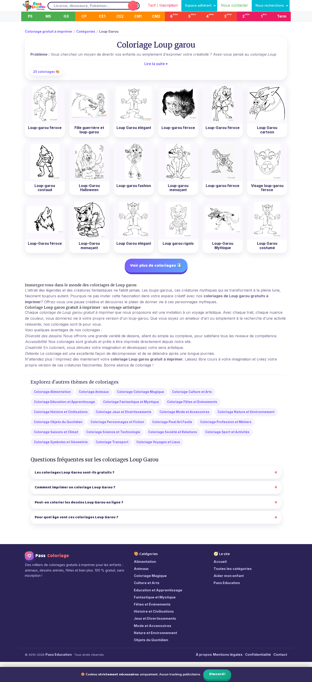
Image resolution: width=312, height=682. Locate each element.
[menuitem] (162, 5)
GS (66, 16)
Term (282, 16)
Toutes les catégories (233, 569)
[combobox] (87, 5)
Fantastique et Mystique (155, 597)
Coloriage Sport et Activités (227, 432)
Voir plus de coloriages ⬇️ (156, 265)
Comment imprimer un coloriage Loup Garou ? (75, 487)
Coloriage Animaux (94, 392)
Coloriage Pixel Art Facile (172, 422)
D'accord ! (217, 674)
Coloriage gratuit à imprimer (48, 31)
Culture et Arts (146, 583)
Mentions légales (228, 655)
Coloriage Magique (150, 576)
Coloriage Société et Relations (172, 432)
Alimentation (145, 562)
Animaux (141, 569)
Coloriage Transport (112, 442)
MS (48, 16)
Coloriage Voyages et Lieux (158, 442)
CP (84, 16)
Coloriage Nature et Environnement (246, 412)
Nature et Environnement (155, 633)
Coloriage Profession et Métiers (225, 422)
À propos (204, 655)
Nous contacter (234, 5)
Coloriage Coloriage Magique (140, 392)
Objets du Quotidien (151, 640)
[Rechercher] (133, 6)
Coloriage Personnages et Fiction (117, 422)
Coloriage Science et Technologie (113, 432)
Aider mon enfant (229, 576)
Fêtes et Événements (152, 604)
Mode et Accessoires (152, 626)
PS (30, 16)
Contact (280, 655)
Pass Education (227, 583)
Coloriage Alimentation (52, 392)
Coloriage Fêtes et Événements (192, 402)
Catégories (85, 31)
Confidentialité (258, 655)
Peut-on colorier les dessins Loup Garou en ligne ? (79, 502)
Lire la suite (156, 64)
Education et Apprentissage (158, 590)
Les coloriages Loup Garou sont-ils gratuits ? (74, 472)
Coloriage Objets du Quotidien (58, 422)
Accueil (220, 562)
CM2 (156, 16)
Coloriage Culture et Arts (192, 392)
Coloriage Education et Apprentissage (64, 402)
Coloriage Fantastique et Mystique (131, 402)
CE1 (102, 16)
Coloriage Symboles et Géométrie (61, 442)
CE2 (120, 16)
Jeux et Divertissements (155, 618)
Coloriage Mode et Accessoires (184, 412)
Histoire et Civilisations (154, 611)
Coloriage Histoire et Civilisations (61, 412)
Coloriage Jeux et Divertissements (123, 412)
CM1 (138, 16)
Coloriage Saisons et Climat (56, 432)
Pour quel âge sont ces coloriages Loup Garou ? (76, 517)
